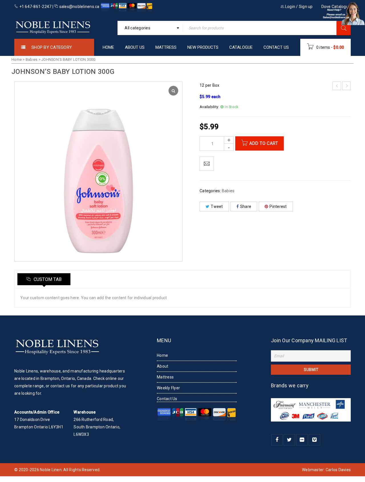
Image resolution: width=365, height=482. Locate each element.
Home (16, 59)
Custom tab (47, 279)
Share (245, 206)
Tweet (217, 206)
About (162, 366)
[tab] (43, 279)
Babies (32, 59)
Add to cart (263, 143)
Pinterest (278, 206)
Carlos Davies (338, 469)
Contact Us (167, 398)
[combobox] (150, 28)
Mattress (165, 377)
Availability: (209, 107)
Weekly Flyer (168, 388)
